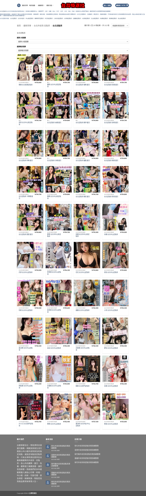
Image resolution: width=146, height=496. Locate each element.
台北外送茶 (21, 18)
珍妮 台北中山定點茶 (25, 310)
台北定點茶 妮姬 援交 (111, 160)
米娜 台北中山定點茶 (111, 234)
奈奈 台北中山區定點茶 (25, 123)
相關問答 (41, 5)
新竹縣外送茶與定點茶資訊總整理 (60, 465)
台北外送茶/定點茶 (42, 25)
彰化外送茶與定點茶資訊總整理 (60, 447)
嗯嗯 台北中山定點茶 (54, 424)
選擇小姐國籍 (21, 38)
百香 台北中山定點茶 (111, 386)
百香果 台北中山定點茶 (82, 349)
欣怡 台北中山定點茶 (111, 272)
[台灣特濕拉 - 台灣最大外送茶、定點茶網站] (73, 5)
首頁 (19, 25)
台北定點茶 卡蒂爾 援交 (26, 197)
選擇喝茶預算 (21, 46)
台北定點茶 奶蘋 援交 (111, 85)
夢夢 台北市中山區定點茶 (54, 235)
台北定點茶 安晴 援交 (111, 122)
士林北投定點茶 (58, 18)
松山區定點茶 (122, 18)
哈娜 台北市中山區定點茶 (82, 235)
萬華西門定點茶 (39, 18)
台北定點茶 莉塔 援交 (111, 196)
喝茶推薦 (32, 5)
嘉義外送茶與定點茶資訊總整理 (60, 474)
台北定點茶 (3, 11)
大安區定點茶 (86, 18)
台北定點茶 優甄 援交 (83, 160)
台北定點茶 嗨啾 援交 (83, 85)
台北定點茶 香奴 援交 (83, 196)
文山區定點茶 (95, 18)
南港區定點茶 (113, 18)
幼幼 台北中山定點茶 (54, 348)
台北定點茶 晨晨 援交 (26, 234)
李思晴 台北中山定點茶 (54, 273)
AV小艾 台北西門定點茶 (26, 425)
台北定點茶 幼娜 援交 (54, 122)
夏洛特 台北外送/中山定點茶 (83, 425)
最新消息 (49, 5)
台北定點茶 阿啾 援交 (26, 160)
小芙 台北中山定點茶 (111, 310)
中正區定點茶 (49, 18)
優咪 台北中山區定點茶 (54, 85)
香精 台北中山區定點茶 (54, 197)
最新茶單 (25, 5)
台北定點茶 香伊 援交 (83, 122)
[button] (122, 5)
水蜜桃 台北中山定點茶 (54, 387)
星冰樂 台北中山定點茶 (25, 349)
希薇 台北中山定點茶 (111, 424)
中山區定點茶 (29, 18)
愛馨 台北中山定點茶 (82, 310)
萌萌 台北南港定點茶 (25, 85)
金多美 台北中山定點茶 (54, 311)
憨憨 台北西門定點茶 (82, 386)
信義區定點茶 (77, 18)
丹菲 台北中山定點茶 (25, 272)
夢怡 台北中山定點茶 (111, 348)
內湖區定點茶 (104, 18)
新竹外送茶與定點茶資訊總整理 (60, 483)
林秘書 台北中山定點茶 (25, 387)
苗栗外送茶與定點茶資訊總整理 (60, 456)
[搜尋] (19, 5)
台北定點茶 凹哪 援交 (54, 160)
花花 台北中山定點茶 (82, 272)
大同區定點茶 (68, 18)
